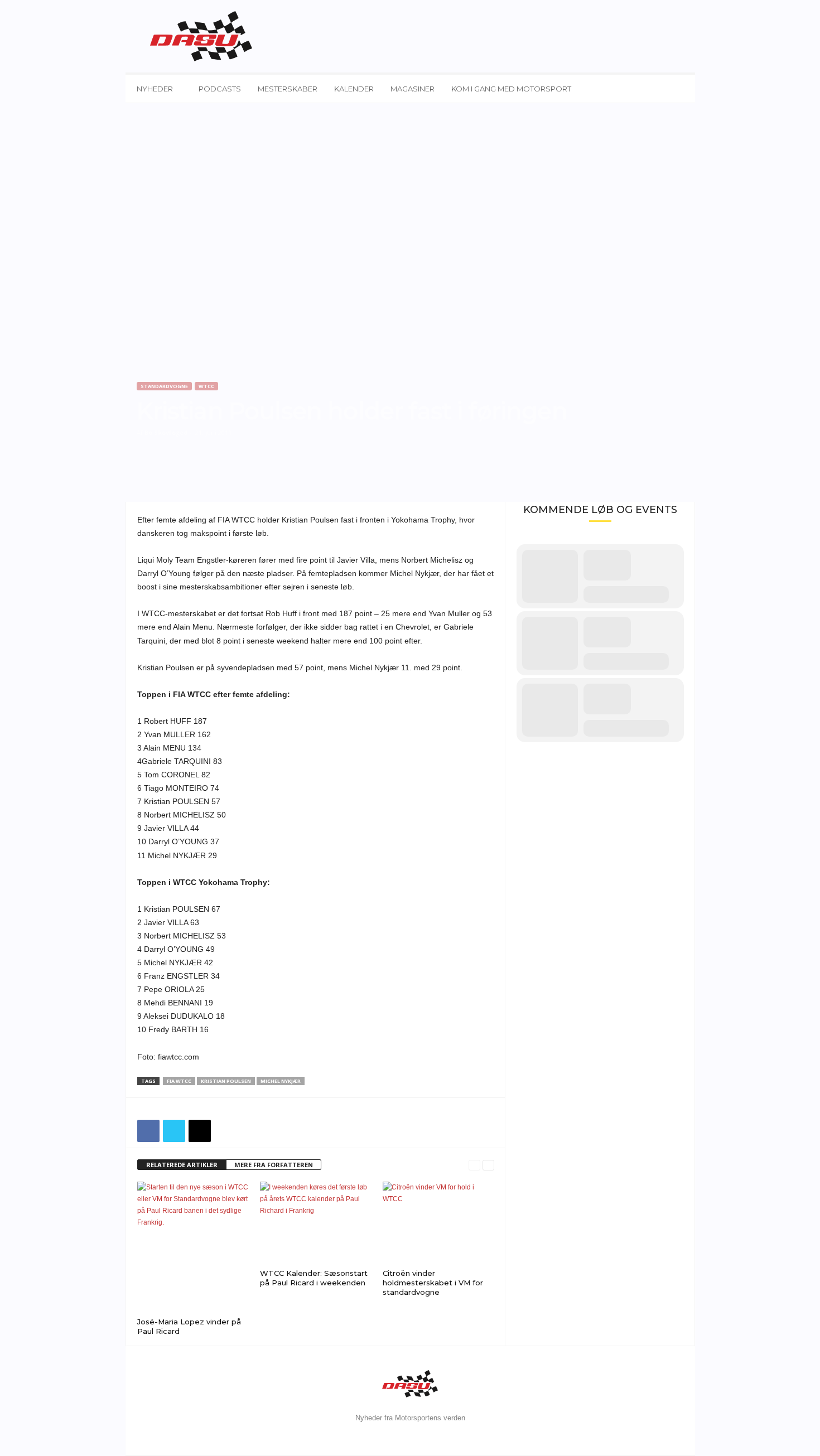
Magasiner (412, 88)
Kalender (354, 88)
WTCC (206, 386)
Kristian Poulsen (226, 1081)
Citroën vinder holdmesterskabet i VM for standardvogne (433, 1283)
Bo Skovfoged (166, 432)
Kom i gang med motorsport (511, 88)
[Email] (200, 1131)
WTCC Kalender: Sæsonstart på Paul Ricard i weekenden (314, 1278)
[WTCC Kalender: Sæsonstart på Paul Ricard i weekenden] (316, 1223)
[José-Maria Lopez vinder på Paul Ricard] (193, 1248)
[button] (678, 88)
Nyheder (155, 88)
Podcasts (220, 88)
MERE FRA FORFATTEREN (273, 1164)
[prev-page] (474, 1165)
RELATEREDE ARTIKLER (182, 1164)
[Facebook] (148, 1131)
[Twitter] (174, 1131)
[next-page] (488, 1165)
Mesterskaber (287, 88)
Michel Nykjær (281, 1081)
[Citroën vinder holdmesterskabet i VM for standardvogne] (438, 1223)
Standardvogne (164, 386)
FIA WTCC (179, 1081)
